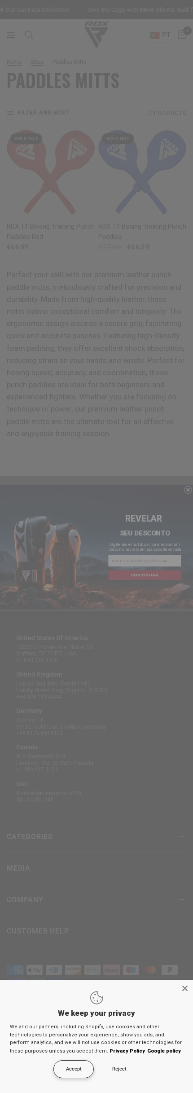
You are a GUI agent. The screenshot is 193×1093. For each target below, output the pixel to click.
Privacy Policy (127, 1051)
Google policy (164, 1051)
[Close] (184, 988)
